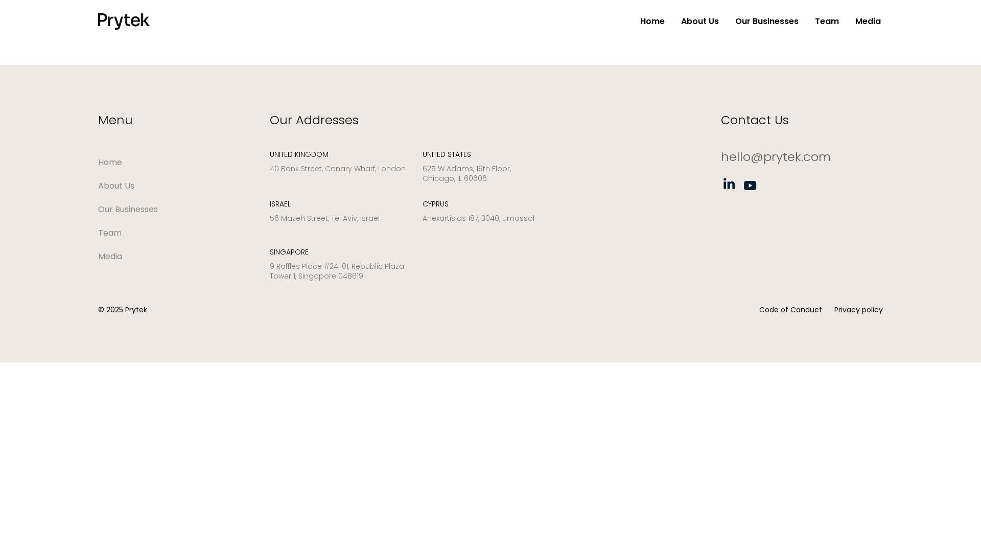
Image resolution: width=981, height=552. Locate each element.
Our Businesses (767, 21)
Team (827, 21)
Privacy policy (858, 310)
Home (652, 21)
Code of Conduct (790, 310)
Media (868, 21)
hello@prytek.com (776, 156)
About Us (700, 21)
